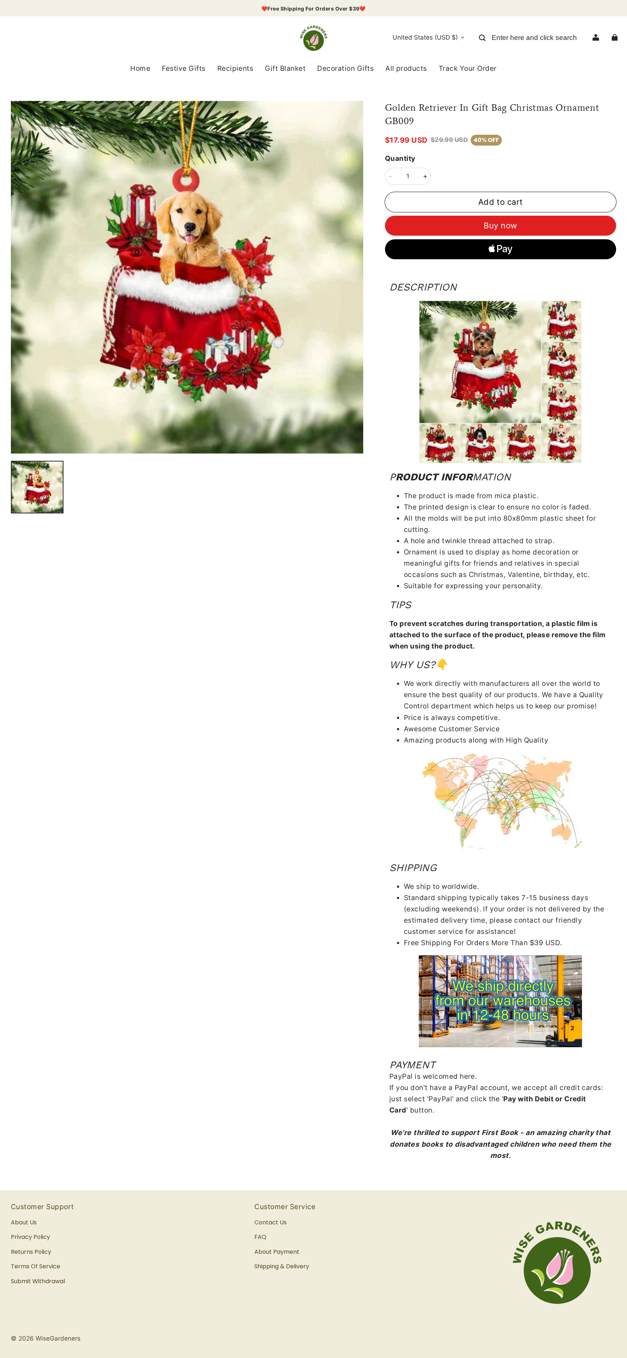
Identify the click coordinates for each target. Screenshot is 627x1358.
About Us (24, 1222)
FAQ (260, 1237)
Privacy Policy (30, 1237)
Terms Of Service (35, 1266)
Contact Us (270, 1222)
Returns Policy (31, 1252)
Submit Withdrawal (38, 1281)
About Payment (276, 1252)
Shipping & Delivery (281, 1266)
